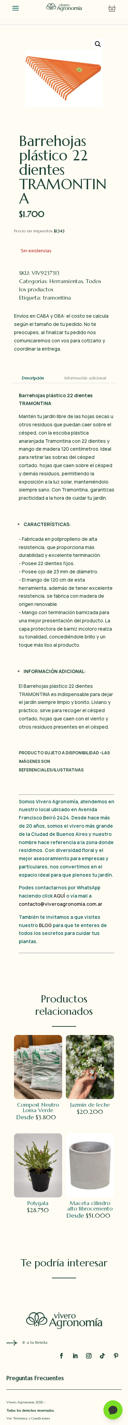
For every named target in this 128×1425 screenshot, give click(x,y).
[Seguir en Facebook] (61, 1355)
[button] (98, 44)
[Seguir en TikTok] (102, 1355)
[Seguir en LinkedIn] (75, 1355)
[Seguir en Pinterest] (116, 1355)
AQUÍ (60, 895)
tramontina (57, 297)
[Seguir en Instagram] (88, 1355)
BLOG (45, 925)
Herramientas (66, 281)
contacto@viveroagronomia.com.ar (60, 904)
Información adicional (85, 377)
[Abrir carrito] (112, 8)
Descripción (33, 377)
